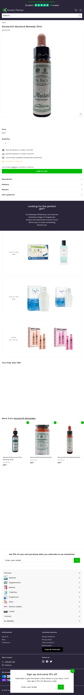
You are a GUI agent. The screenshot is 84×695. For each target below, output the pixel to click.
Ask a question (8, 195)
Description (7, 179)
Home (4, 23)
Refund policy (47, 645)
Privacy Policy (47, 640)
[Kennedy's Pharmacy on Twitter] (51, 661)
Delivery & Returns (48, 637)
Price (4, 129)
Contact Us (6, 642)
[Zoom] (81, 114)
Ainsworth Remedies (25, 418)
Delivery (5, 184)
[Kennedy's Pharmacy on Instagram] (43, 661)
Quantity (6, 139)
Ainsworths (6, 30)
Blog (3, 640)
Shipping (14, 167)
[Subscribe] (77, 560)
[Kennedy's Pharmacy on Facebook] (47, 661)
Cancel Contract (52, 649)
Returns (5, 190)
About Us (5, 637)
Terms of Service (48, 642)
